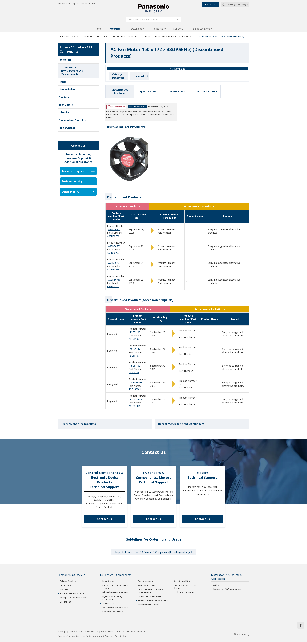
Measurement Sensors (148, 604)
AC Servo (217, 585)
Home (98, 28)
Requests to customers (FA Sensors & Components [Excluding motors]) (152, 552)
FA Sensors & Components (125, 36)
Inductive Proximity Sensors (115, 607)
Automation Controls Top (95, 36)
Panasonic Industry (69, 36)
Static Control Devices (184, 581)
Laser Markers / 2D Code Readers (185, 586)
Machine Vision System (184, 592)
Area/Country (243, 634)
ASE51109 (135, 365)
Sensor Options (145, 581)
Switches (64, 589)
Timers (62, 81)
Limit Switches (66, 127)
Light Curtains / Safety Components (112, 598)
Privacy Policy (91, 632)
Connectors (65, 585)
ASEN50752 (114, 246)
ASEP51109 (136, 399)
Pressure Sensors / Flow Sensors (153, 600)
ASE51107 (135, 348)
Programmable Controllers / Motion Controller (151, 591)
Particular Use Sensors (112, 611)
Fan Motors (187, 36)
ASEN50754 (114, 262)
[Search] (178, 19)
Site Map (62, 632)
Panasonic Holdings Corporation (132, 632)
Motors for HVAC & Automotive (227, 589)
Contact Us (210, 4)
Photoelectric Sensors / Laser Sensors (115, 586)
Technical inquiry (73, 171)
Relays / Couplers (68, 581)
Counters (63, 97)
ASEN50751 (114, 229)
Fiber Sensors (108, 581)
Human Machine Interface (149, 596)
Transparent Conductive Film (73, 597)
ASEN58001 (136, 382)
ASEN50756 (114, 279)
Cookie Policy (107, 632)
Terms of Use (75, 632)
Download (136, 28)
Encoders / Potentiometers (72, 593)
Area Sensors (108, 603)
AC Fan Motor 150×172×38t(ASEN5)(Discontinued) (72, 71)
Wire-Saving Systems (147, 585)
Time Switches (66, 89)
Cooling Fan (65, 601)
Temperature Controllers (72, 120)
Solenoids (63, 112)
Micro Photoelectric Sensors (115, 592)
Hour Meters (65, 104)
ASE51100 (135, 332)
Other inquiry (70, 192)
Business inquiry (72, 181)
